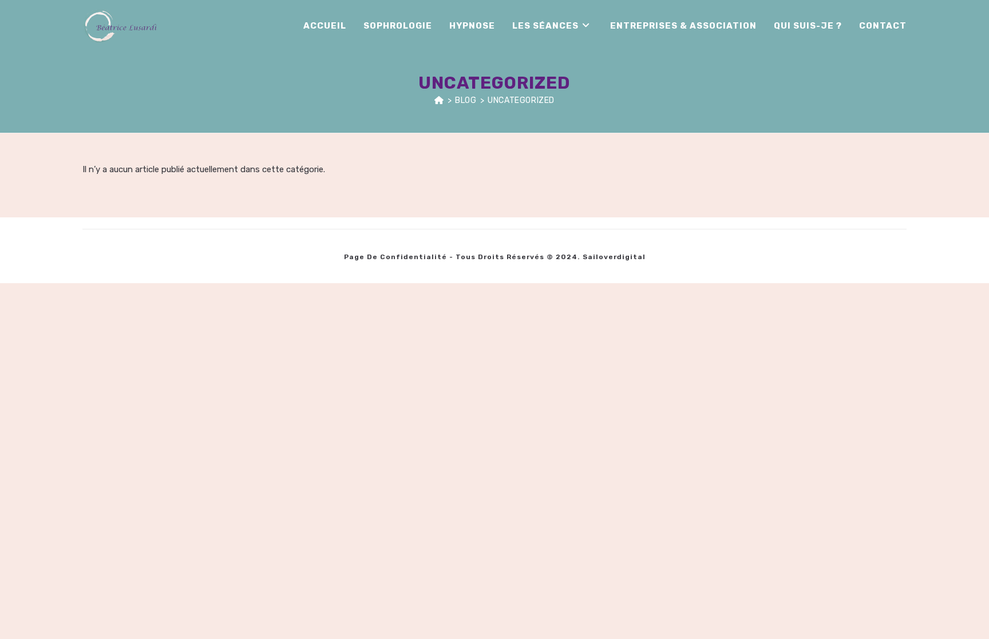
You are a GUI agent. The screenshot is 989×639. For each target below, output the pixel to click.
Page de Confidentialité (395, 257)
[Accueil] (439, 100)
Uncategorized (521, 100)
